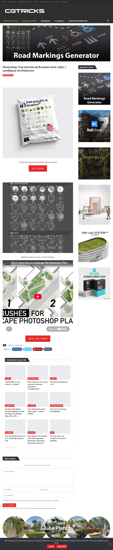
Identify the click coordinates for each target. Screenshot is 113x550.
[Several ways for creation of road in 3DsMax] (60, 426)
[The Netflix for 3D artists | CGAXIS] (15, 372)
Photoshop (18, 345)
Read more (62, 546)
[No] (110, 544)
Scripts (53, 378)
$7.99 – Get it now (38, 338)
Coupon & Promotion (77, 21)
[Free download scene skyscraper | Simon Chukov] (38, 399)
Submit (57, 2)
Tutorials (59, 21)
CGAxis (8, 378)
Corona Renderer (56, 405)
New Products (8, 75)
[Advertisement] (38, 82)
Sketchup (31, 432)
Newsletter (64, 2)
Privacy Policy (12, 2)
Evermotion (10, 405)
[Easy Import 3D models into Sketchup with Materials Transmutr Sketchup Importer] (38, 426)
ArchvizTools (12, 21)
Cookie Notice (22, 2)
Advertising (43, 2)
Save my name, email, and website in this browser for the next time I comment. (32, 500)
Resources (45, 21)
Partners (30, 2)
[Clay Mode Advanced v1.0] (60, 372)
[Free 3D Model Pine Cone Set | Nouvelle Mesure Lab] (15, 426)
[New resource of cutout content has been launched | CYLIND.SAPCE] (38, 372)
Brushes (10, 345)
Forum (36, 2)
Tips (52, 432)
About (4, 2)
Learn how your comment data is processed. (42, 508)
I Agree (51, 546)
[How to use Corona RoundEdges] (60, 399)
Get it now (38, 168)
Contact (51, 2)
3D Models (31, 405)
